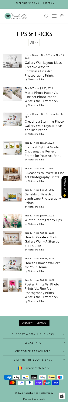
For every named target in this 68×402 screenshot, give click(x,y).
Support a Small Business (33, 334)
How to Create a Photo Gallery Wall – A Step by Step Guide (42, 241)
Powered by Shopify (34, 398)
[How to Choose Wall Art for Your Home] (12, 264)
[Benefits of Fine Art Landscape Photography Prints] (12, 195)
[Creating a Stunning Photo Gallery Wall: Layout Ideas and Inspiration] (12, 119)
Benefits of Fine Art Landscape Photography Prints (43, 198)
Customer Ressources (33, 351)
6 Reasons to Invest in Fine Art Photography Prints (44, 175)
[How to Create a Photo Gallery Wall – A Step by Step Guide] (12, 238)
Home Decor (32, 55)
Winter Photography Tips (43, 220)
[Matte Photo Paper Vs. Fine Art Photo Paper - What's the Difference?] (12, 94)
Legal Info (33, 342)
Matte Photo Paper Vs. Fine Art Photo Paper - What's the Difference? (41, 97)
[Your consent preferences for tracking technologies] (62, 396)
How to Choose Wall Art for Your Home (42, 265)
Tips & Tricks (48, 55)
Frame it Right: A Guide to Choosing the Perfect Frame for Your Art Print (44, 151)
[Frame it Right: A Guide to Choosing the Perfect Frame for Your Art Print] (12, 148)
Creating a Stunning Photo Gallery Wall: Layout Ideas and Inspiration (44, 125)
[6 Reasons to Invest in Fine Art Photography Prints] (12, 174)
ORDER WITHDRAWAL (34, 322)
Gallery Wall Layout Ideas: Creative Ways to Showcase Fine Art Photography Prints (44, 69)
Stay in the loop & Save (33, 359)
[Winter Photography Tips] (12, 221)
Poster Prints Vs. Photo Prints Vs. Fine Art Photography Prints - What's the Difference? (42, 290)
